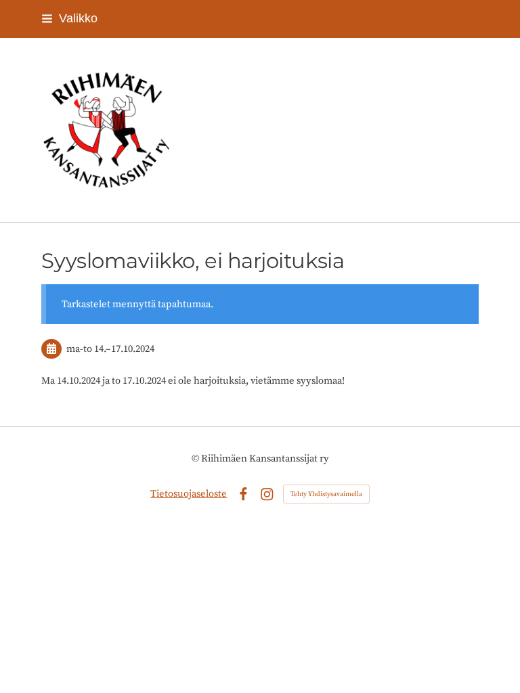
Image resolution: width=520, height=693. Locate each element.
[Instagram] (267, 494)
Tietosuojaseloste (188, 493)
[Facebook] (243, 494)
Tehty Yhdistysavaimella (326, 494)
